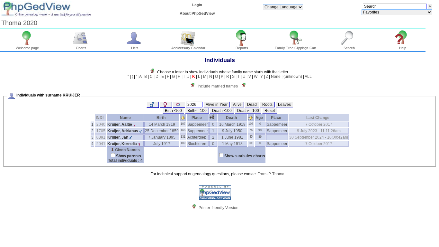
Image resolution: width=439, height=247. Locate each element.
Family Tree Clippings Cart (295, 48)
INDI (99, 117)
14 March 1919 (162, 124)
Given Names (127, 150)
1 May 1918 (232, 144)
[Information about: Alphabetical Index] (153, 72)
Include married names (218, 86)
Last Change (317, 117)
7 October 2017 (318, 124)
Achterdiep (196, 137)
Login (197, 5)
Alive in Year (217, 104)
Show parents (128, 156)
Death (231, 117)
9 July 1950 (232, 131)
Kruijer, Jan (117, 137)
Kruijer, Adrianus (122, 131)
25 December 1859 (162, 131)
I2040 (100, 124)
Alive (237, 104)
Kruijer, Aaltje (119, 124)
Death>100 (222, 110)
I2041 (100, 144)
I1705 (100, 131)
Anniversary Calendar (188, 48)
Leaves (284, 104)
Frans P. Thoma (270, 174)
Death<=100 (248, 110)
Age (259, 117)
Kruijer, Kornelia (122, 144)
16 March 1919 (232, 124)
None (276, 76)
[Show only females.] (166, 105)
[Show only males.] (153, 105)
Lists (135, 48)
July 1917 (161, 144)
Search (349, 48)
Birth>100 (173, 110)
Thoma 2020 (19, 22)
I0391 (100, 137)
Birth (161, 117)
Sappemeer (197, 124)
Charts (81, 48)
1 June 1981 (232, 137)
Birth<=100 (197, 110)
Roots (267, 104)
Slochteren (196, 144)
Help (402, 48)
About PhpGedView (197, 13)
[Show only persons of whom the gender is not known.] (179, 105)
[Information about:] (245, 86)
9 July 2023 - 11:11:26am (319, 131)
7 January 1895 (161, 137)
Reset (269, 110)
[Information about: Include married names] (194, 86)
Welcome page (27, 48)
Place (197, 117)
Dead (252, 104)
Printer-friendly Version (218, 208)
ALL (308, 76)
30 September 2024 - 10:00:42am (318, 137)
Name (125, 117)
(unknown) (292, 76)
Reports (242, 48)
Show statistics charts (244, 156)
